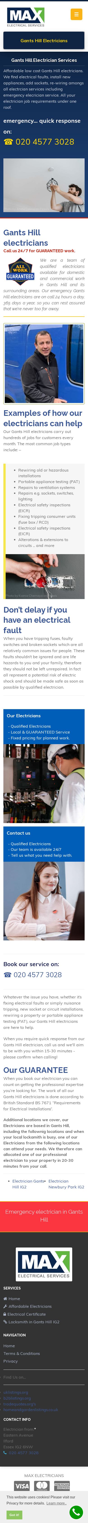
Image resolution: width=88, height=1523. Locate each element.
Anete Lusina (25, 209)
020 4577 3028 (23, 1452)
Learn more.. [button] (56, 1503)
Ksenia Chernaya (31, 595)
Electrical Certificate (26, 1314)
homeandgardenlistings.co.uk (30, 1409)
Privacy (10, 1361)
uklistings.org (15, 1392)
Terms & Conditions (21, 1353)
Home (14, 1298)
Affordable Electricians (30, 1306)
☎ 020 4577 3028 (38, 142)
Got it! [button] (14, 1515)
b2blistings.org (17, 1398)
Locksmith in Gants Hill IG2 (34, 1321)
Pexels (44, 209)
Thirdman (23, 937)
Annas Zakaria (26, 820)
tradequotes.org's (19, 1404)
